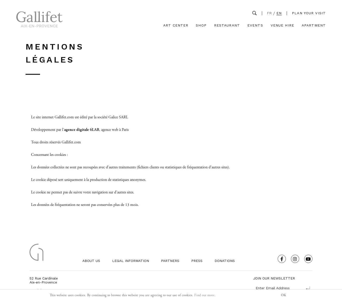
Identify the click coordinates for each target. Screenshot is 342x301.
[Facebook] (282, 259)
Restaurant (227, 25)
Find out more (204, 295)
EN (279, 13)
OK (283, 295)
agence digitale (76, 129)
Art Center (175, 25)
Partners (170, 261)
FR (269, 13)
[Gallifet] (39, 20)
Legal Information (130, 261)
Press (197, 261)
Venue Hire (282, 25)
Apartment (314, 25)
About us (91, 261)
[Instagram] (295, 259)
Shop (201, 25)
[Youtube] (308, 259)
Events (255, 25)
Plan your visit (309, 13)
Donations (225, 261)
